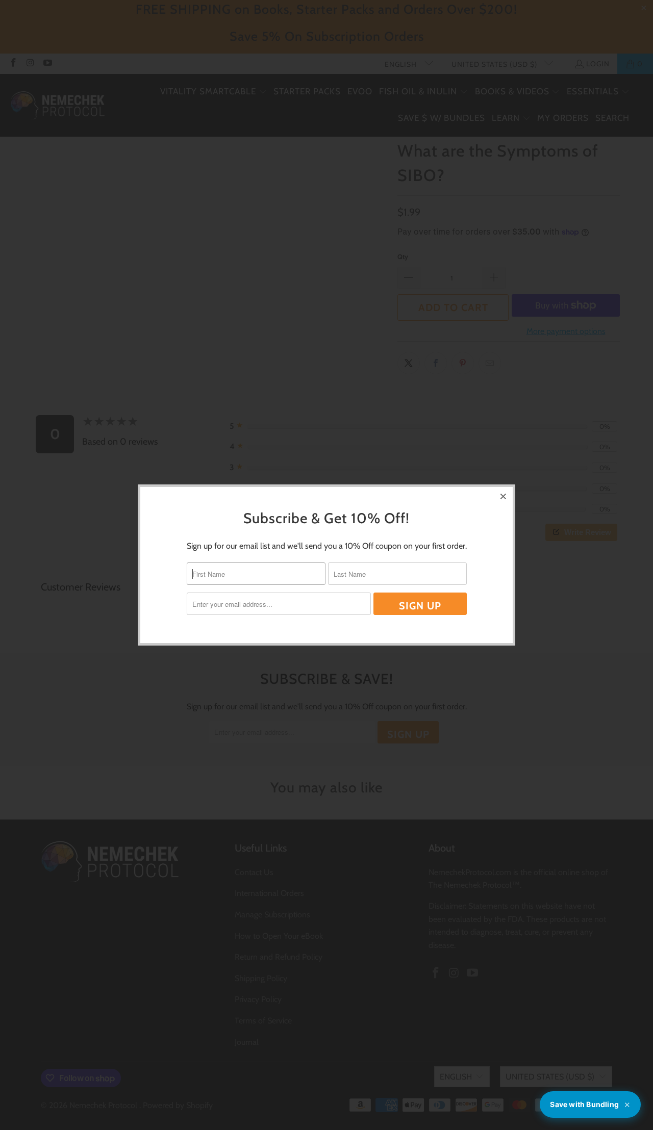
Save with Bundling (590, 1105)
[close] (503, 496)
